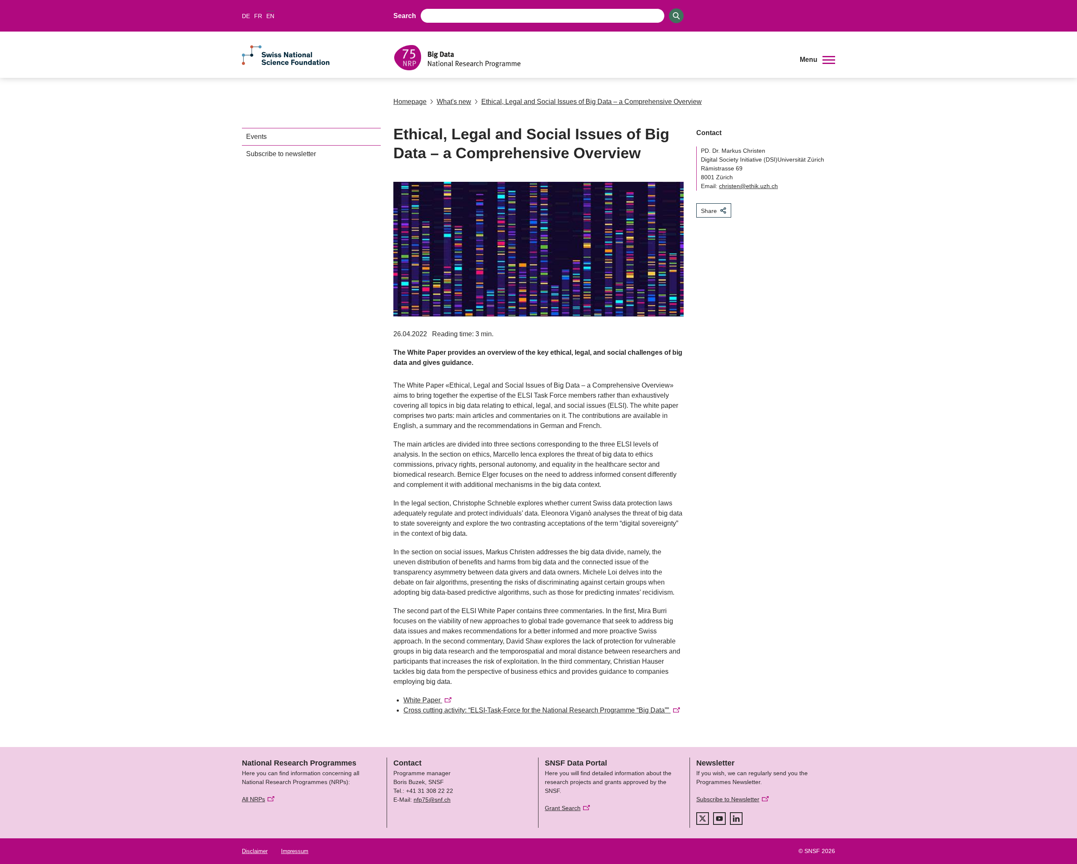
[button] (817, 59)
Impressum (294, 851)
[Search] (676, 15)
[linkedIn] (736, 818)
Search (404, 15)
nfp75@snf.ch (432, 799)
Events (256, 136)
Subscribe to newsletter (281, 153)
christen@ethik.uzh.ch (748, 186)
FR (258, 16)
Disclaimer (255, 851)
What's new (454, 101)
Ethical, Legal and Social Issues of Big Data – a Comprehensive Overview (591, 101)
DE (246, 16)
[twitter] (702, 818)
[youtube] (719, 818)
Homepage (410, 101)
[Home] (590, 57)
